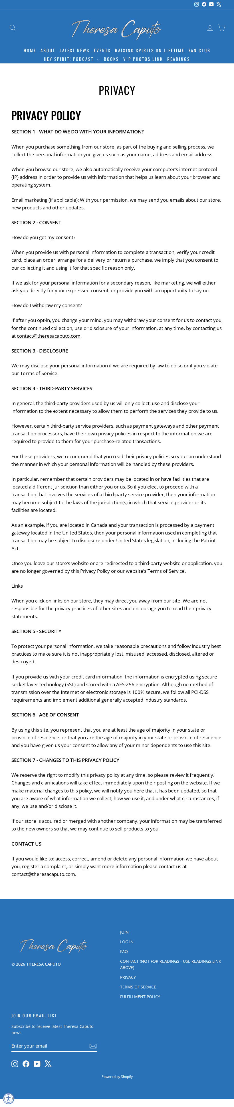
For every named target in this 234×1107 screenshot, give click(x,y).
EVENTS (102, 50)
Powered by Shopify (117, 1076)
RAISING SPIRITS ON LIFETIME (149, 50)
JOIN (124, 932)
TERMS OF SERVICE (138, 987)
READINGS (178, 59)
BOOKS (111, 59)
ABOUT (48, 50)
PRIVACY (128, 977)
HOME (30, 50)
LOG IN (127, 941)
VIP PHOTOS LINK (143, 59)
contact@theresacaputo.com (48, 336)
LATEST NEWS (75, 50)
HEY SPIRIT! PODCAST (69, 59)
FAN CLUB (200, 50)
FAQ (124, 951)
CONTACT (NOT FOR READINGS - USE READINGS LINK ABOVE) (170, 964)
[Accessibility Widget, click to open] (8, 1098)
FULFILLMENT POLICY (140, 996)
